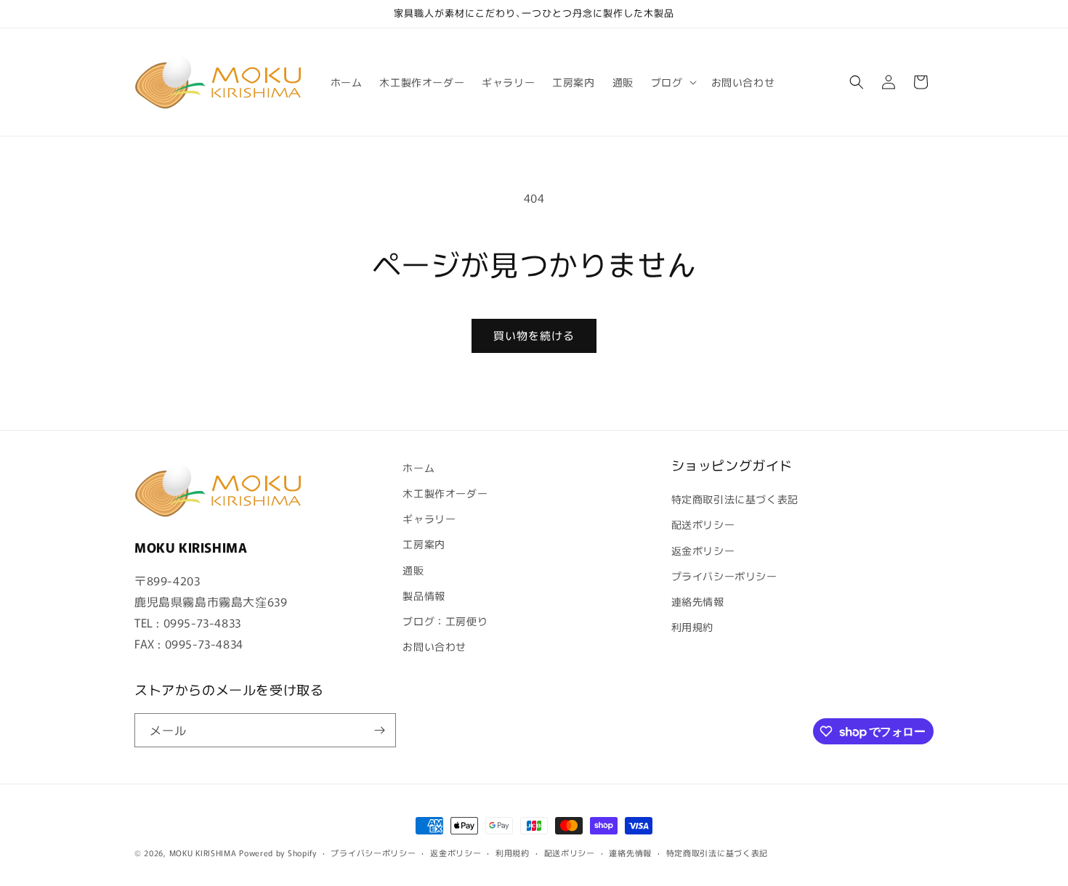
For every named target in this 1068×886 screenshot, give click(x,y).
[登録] (379, 730)
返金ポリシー (703, 550)
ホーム (418, 467)
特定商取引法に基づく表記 (734, 499)
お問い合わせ (434, 646)
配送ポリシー (703, 524)
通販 (413, 570)
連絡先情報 (697, 601)
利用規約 (692, 626)
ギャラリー (429, 518)
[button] (672, 82)
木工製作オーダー (445, 493)
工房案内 (423, 544)
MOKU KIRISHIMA (203, 852)
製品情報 (423, 595)
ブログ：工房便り (445, 621)
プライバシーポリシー (724, 576)
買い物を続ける (534, 335)
